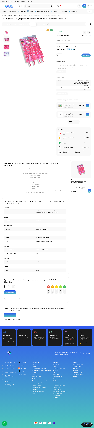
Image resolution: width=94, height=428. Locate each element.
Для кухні (55, 372)
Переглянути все (62, 93)
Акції (33, 393)
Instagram (23, 368)
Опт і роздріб (21, 1)
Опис (15, 24)
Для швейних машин (58, 378)
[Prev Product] (86, 24)
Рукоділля (55, 380)
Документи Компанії (37, 378)
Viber (22, 365)
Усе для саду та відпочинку (60, 391)
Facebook (23, 374)
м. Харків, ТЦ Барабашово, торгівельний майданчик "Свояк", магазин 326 (10, 383)
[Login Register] (79, 6)
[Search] (48, 6)
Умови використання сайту (39, 368)
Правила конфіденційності (39, 387)
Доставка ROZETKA (67, 142)
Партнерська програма (38, 391)
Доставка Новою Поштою (69, 132)
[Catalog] (20, 6)
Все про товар (7, 24)
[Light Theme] (91, 5)
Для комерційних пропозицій (39, 380)
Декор (54, 366)
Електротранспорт (57, 393)
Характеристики (23, 24)
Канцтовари (56, 374)
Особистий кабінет (78, 364)
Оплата (75, 376)
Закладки (75, 368)
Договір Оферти (36, 385)
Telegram (23, 362)
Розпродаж (55, 397)
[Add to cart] (87, 105)
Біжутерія (55, 383)
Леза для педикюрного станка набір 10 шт (69, 113)
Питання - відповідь (43, 24)
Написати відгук (10, 292)
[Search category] (25, 6)
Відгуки (30, 1)
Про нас (34, 364)
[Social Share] (90, 24)
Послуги (34, 372)
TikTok (22, 371)
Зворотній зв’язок (77, 372)
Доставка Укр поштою (68, 137)
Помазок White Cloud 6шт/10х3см (69, 104)
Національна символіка (59, 368)
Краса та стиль (56, 387)
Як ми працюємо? (36, 376)
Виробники (35, 389)
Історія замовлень (77, 366)
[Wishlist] (89, 32)
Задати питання (10, 315)
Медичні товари (57, 389)
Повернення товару (37, 382)
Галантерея (56, 364)
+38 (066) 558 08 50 (67, 6)
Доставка (34, 366)
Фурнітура (55, 370)
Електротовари (56, 382)
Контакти (34, 374)
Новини (5, 1)
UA (88, 5)
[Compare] (84, 32)
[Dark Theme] (91, 7)
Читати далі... (61, 71)
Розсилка (75, 370)
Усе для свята (56, 395)
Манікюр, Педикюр (58, 376)
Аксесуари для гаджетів (59, 385)
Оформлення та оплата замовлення (41, 370)
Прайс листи (12, 1)
